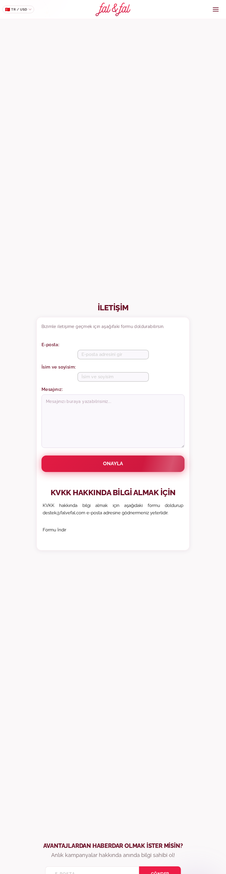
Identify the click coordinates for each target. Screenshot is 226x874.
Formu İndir (54, 530)
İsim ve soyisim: (58, 367)
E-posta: (50, 344)
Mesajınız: (52, 389)
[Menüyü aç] (216, 9)
